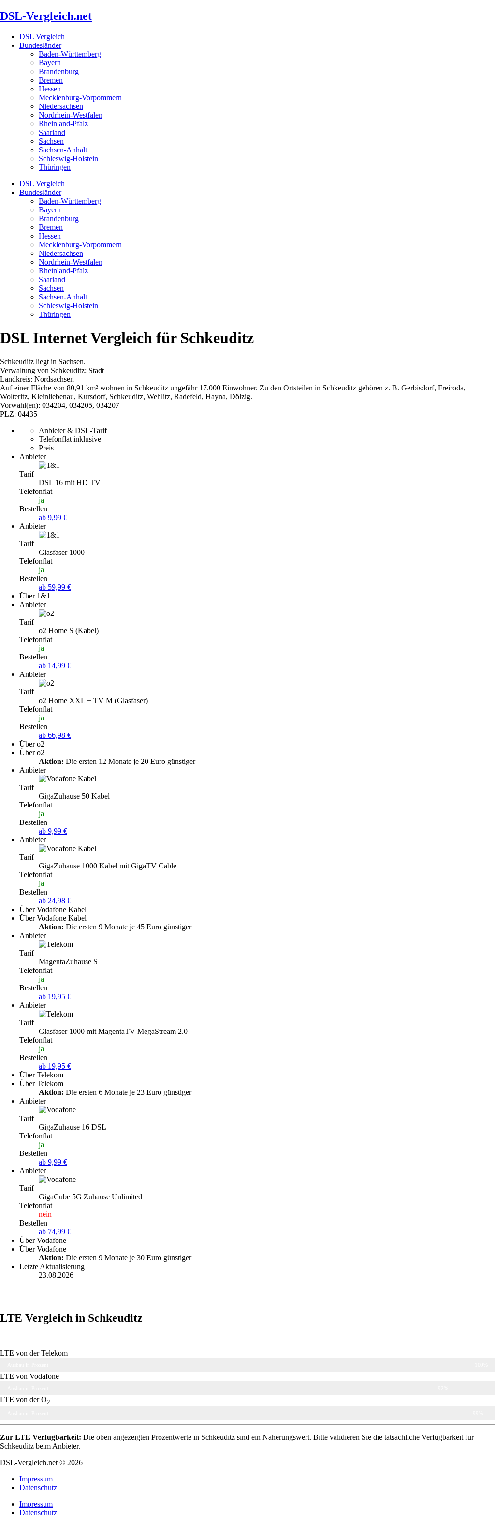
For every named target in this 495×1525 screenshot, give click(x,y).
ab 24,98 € (55, 901)
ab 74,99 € (55, 1231)
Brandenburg (59, 71)
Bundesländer (40, 45)
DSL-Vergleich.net (46, 16)
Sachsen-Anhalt (63, 150)
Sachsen (51, 141)
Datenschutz (38, 1487)
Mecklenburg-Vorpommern (80, 97)
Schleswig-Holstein (68, 158)
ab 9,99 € (53, 517)
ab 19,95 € (55, 996)
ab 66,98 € (55, 735)
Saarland (52, 132)
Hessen (50, 89)
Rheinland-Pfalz (63, 124)
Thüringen (55, 167)
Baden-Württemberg (70, 54)
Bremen (51, 80)
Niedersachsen (61, 106)
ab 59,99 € (55, 587)
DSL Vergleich (42, 36)
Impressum (36, 1479)
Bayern (50, 63)
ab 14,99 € (55, 665)
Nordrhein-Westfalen (70, 115)
